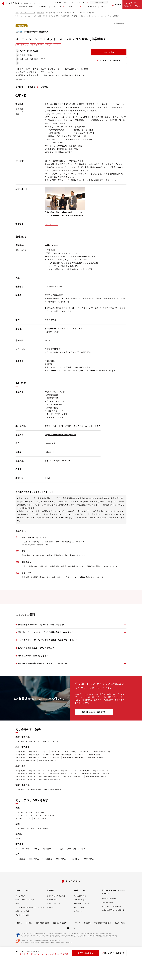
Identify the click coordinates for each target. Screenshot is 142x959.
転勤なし (36, 849)
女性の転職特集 (107, 902)
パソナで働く (82, 2)
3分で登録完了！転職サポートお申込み (132, 4)
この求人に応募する (108, 52)
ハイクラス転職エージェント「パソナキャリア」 (30, 3)
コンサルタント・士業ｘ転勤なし (64, 752)
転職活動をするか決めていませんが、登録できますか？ (41, 625)
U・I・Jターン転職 (60, 2)
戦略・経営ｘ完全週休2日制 (74, 757)
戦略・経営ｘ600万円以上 (49, 776)
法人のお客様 (120, 923)
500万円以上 (20, 859)
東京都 (18, 839)
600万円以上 (34, 859)
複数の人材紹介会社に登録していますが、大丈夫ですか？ (42, 663)
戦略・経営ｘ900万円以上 (26, 779)
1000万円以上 (88, 859)
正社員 (60, 849)
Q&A (17, 903)
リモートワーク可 (22, 849)
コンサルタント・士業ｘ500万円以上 (30, 771)
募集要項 (32, 87)
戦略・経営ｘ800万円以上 (96, 776)
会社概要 (44, 87)
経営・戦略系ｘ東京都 (52, 790)
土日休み (83, 849)
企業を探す (43, 6)
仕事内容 (19, 87)
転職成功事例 (79, 907)
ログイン (104, 6)
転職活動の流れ (80, 896)
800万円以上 (61, 859)
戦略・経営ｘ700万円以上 (73, 776)
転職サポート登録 (22, 911)
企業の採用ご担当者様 (97, 2)
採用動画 (50, 907)
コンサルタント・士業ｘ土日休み (87, 755)
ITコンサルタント (41, 818)
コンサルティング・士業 (25, 828)
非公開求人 (87, 700)
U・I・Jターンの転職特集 (111, 906)
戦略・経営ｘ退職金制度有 (26, 760)
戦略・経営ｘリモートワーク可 (27, 757)
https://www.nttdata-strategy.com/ (60, 435)
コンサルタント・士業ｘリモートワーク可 (32, 752)
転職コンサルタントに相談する (94, 712)
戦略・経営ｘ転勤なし (51, 757)
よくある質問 (91, 6)
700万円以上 (47, 859)
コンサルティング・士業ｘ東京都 (28, 790)
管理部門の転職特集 (109, 899)
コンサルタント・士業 (24, 812)
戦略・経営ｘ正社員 (95, 757)
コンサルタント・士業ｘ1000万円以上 (94, 774)
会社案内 (87, 923)
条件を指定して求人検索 (56, 896)
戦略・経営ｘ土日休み (47, 760)
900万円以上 (74, 859)
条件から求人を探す (26, 6)
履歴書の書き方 (80, 900)
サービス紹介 (21, 896)
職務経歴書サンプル (82, 903)
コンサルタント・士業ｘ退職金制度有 (57, 755)
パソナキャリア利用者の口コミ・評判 (30, 907)
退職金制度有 (72, 849)
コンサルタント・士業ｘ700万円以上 (94, 771)
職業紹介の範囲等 (60, 923)
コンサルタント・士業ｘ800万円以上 (30, 774)
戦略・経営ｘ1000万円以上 (49, 779)
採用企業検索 (52, 900)
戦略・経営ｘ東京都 (50, 741)
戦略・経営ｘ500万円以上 (26, 776)
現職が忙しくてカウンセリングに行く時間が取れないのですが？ (44, 632)
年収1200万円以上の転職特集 (113, 910)
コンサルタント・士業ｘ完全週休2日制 (95, 752)
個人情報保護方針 (43, 923)
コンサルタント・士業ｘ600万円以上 (62, 771)
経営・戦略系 (43, 828)
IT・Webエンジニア (23, 818)
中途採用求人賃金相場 (102, 923)
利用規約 (29, 923)
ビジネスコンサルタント (45, 815)
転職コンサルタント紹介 (25, 900)
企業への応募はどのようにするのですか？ (35, 648)
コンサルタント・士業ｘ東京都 (27, 741)
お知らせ (19, 923)
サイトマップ (75, 923)
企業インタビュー (53, 903)
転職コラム (78, 911)
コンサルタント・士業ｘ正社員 (27, 755)
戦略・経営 (40, 812)
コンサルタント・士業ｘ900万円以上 (62, 774)
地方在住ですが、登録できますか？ (32, 656)
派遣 (72, 2)
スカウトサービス (22, 915)
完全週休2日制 (48, 849)
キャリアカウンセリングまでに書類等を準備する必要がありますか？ (46, 640)
